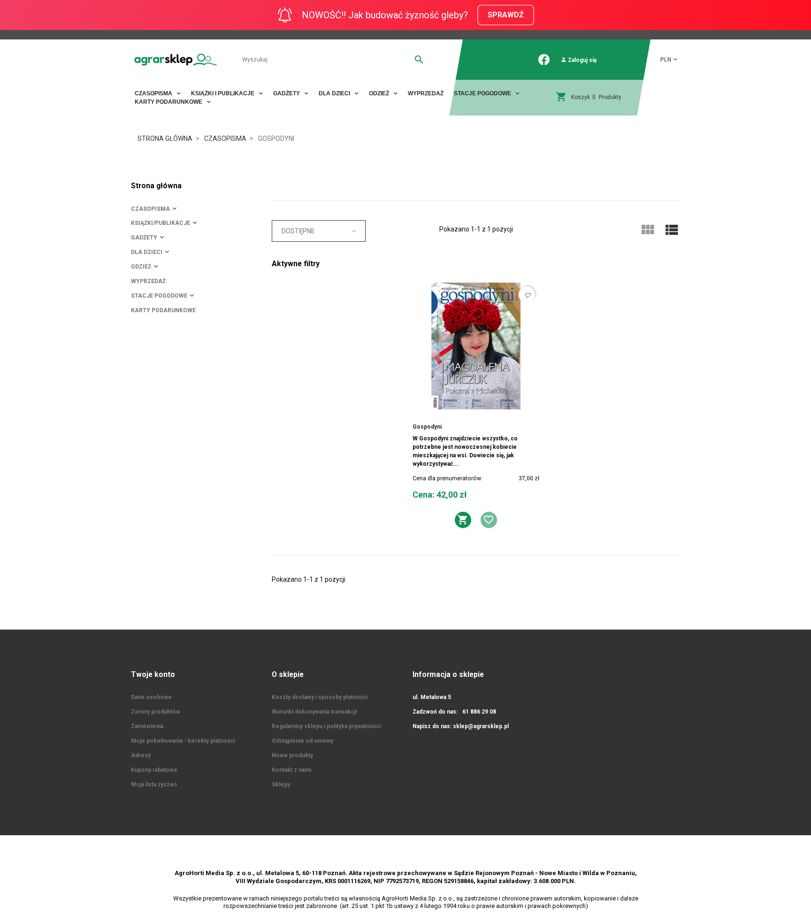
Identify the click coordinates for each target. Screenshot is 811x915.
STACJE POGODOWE (483, 93)
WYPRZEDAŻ (426, 93)
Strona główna (156, 185)
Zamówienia (147, 726)
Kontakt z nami (291, 770)
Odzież (379, 93)
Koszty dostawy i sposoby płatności (319, 697)
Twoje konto (153, 674)
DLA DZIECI (335, 93)
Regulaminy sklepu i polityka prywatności (326, 726)
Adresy (141, 755)
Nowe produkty (292, 755)
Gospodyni (427, 426)
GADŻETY (144, 237)
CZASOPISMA (154, 93)
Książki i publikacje (223, 93)
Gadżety (287, 93)
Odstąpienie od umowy (302, 741)
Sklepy (281, 784)
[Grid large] (647, 229)
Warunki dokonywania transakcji (314, 711)
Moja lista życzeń (154, 784)
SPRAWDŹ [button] (506, 14)
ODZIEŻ (141, 266)
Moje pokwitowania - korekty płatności (183, 741)
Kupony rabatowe (154, 770)
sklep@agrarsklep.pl (481, 726)
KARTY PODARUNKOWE (169, 102)
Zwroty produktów (155, 711)
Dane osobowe (151, 697)
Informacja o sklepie (448, 674)
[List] (671, 229)
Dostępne (298, 231)
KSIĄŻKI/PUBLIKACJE (160, 223)
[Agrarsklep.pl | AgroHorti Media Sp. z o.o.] (175, 59)
